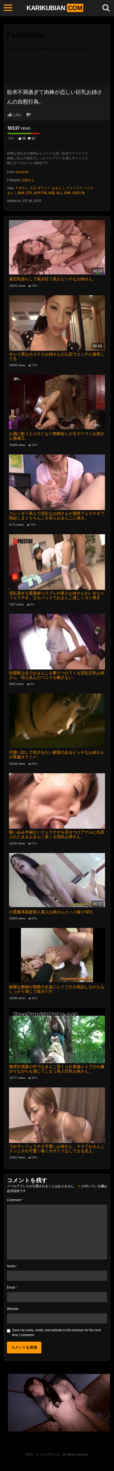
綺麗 (51, 193)
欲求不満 (40, 193)
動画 (21, 193)
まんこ (11, 193)
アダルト (21, 188)
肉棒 (67, 193)
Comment (15, 1200)
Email (12, 1287)
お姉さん (28, 180)
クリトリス (74, 188)
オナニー (44, 188)
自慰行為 (78, 193)
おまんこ (58, 188)
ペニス (88, 188)
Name (12, 1266)
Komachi (22, 172)
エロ (33, 188)
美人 (59, 193)
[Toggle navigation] (8, 8)
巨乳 (29, 193)
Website (13, 1309)
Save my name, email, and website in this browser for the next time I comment (56, 1332)
